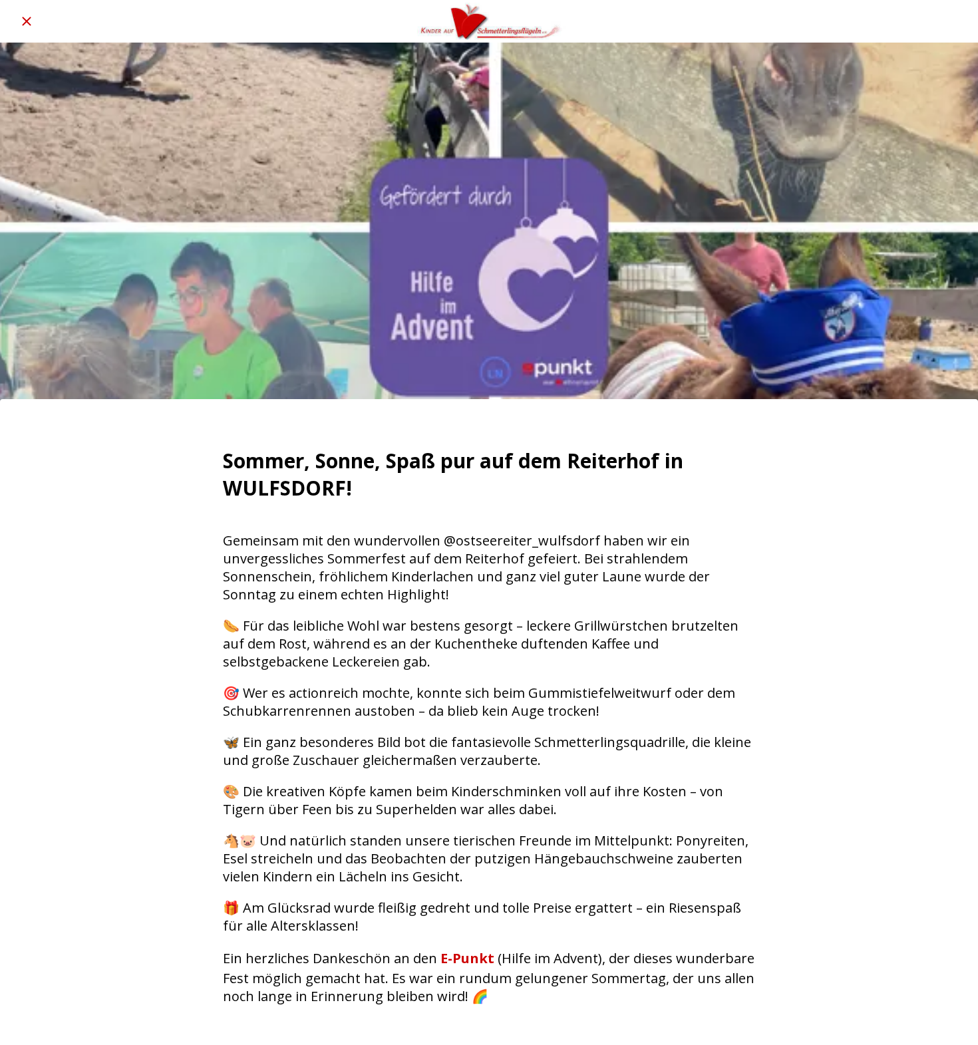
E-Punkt (467, 958)
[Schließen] (27, 21)
